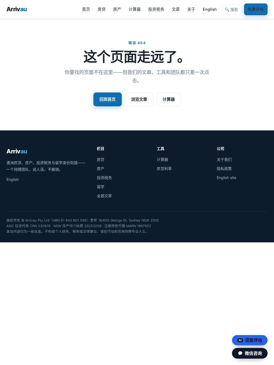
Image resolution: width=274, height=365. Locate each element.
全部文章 (104, 195)
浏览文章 (139, 99)
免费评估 (256, 9)
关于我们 (224, 159)
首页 (86, 9)
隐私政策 (224, 168)
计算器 (135, 9)
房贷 (102, 9)
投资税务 (156, 9)
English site (226, 177)
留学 (100, 186)
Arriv (16, 9)
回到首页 (108, 99)
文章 (176, 9)
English (210, 9)
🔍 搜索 (231, 9)
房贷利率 (164, 168)
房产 (117, 9)
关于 (191, 9)
